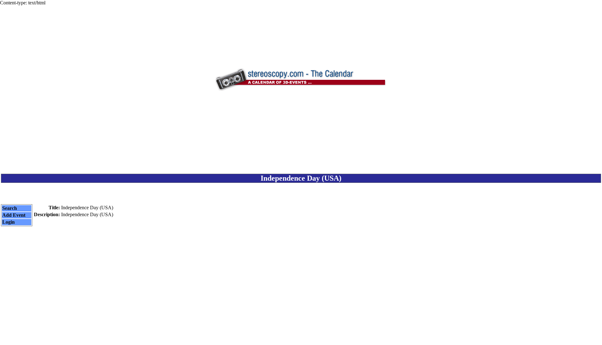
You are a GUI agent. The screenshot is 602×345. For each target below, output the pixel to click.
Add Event (13, 215)
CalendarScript (315, 334)
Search (9, 208)
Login (8, 222)
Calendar (283, 334)
